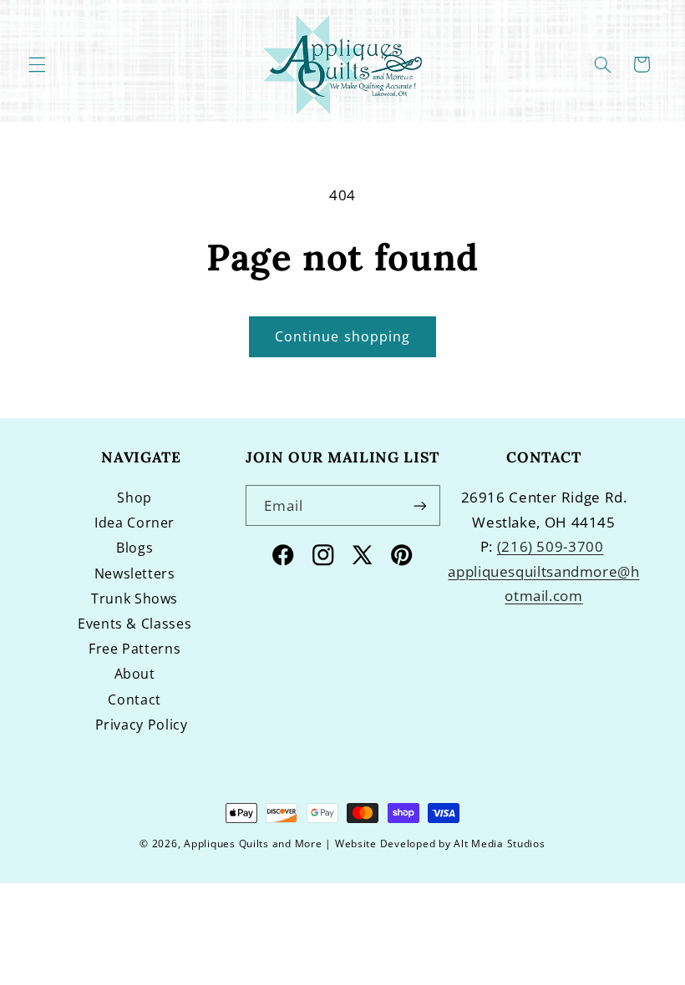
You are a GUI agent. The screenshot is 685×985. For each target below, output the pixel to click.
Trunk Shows (134, 598)
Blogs (134, 547)
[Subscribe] (419, 505)
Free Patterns (134, 648)
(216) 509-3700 (550, 546)
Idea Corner (134, 522)
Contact (134, 699)
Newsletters (134, 573)
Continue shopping (342, 336)
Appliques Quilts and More (253, 843)
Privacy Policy (141, 724)
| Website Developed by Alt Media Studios (435, 843)
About (134, 673)
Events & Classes (134, 623)
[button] (37, 64)
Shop (134, 497)
